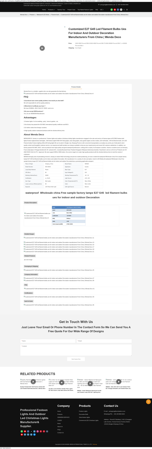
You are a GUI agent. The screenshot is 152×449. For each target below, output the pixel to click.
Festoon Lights (83, 411)
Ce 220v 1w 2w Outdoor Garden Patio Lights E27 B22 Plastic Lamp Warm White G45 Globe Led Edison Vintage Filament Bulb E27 (61, 389)
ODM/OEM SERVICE (63, 417)
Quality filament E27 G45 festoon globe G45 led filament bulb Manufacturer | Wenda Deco (32, 387)
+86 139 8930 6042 (123, 4)
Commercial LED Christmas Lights (88, 420)
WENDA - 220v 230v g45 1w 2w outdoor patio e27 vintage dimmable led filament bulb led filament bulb (118, 387)
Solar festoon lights (84, 417)
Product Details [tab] (76, 87)
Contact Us (60, 432)
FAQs (59, 429)
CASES (59, 420)
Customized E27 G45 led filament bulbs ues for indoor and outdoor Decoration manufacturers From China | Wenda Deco (94, 14)
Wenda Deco (24, 14)
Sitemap (95, 444)
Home (59, 411)
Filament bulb (55, 14)
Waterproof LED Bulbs (43, 14)
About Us (60, 426)
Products (32, 14)
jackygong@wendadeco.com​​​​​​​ (107, 4)
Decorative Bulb (83, 414)
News (59, 423)
